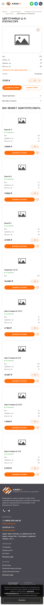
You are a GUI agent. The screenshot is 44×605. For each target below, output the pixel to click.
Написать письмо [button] (8, 530)
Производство (7, 550)
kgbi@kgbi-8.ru (8, 527)
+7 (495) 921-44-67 (11, 520)
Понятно (22, 600)
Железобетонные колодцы (11, 568)
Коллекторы (6, 565)
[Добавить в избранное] (38, 30)
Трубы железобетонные (10, 571)
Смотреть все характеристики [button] (14, 70)
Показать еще (7, 557)
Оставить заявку (32, 87)
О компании (6, 547)
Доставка (5, 553)
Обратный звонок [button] (9, 524)
